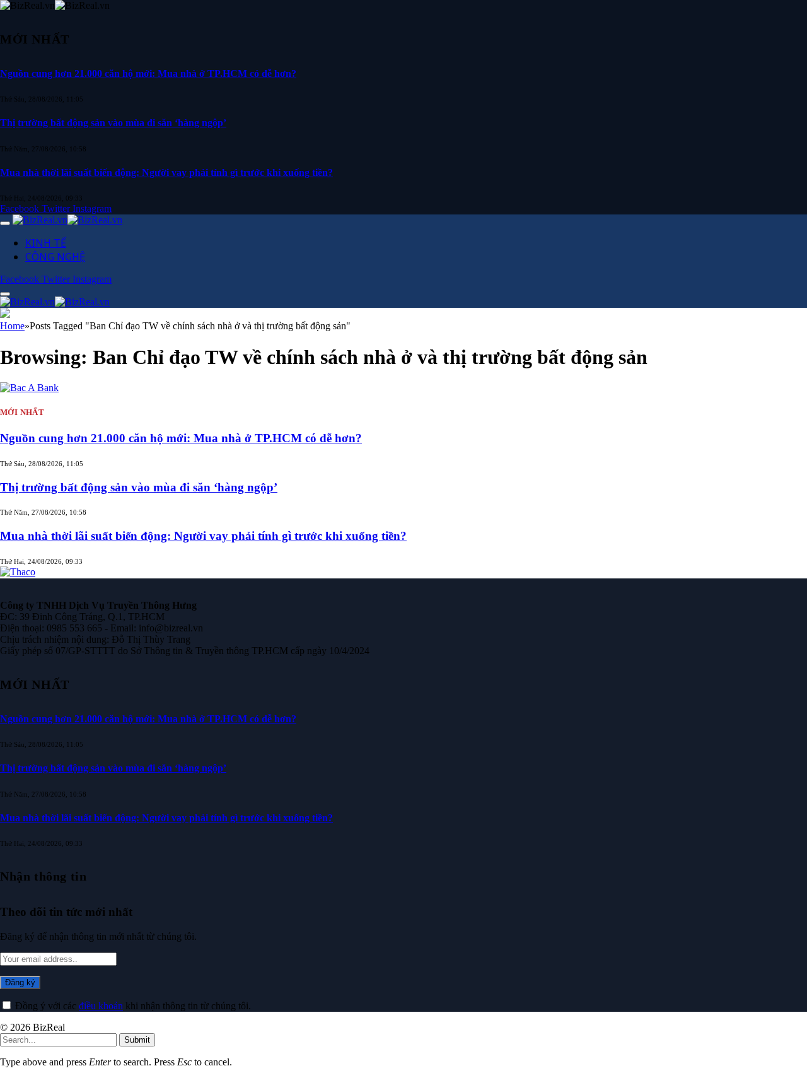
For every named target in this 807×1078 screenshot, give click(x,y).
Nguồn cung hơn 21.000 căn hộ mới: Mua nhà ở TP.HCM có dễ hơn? (148, 73)
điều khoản (101, 1005)
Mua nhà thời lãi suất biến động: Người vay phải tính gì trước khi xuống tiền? (166, 172)
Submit (137, 1040)
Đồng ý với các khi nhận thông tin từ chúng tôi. (132, 1005)
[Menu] (5, 223)
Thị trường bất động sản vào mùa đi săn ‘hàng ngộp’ (113, 122)
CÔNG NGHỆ (55, 257)
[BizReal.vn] (67, 219)
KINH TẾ (45, 243)
